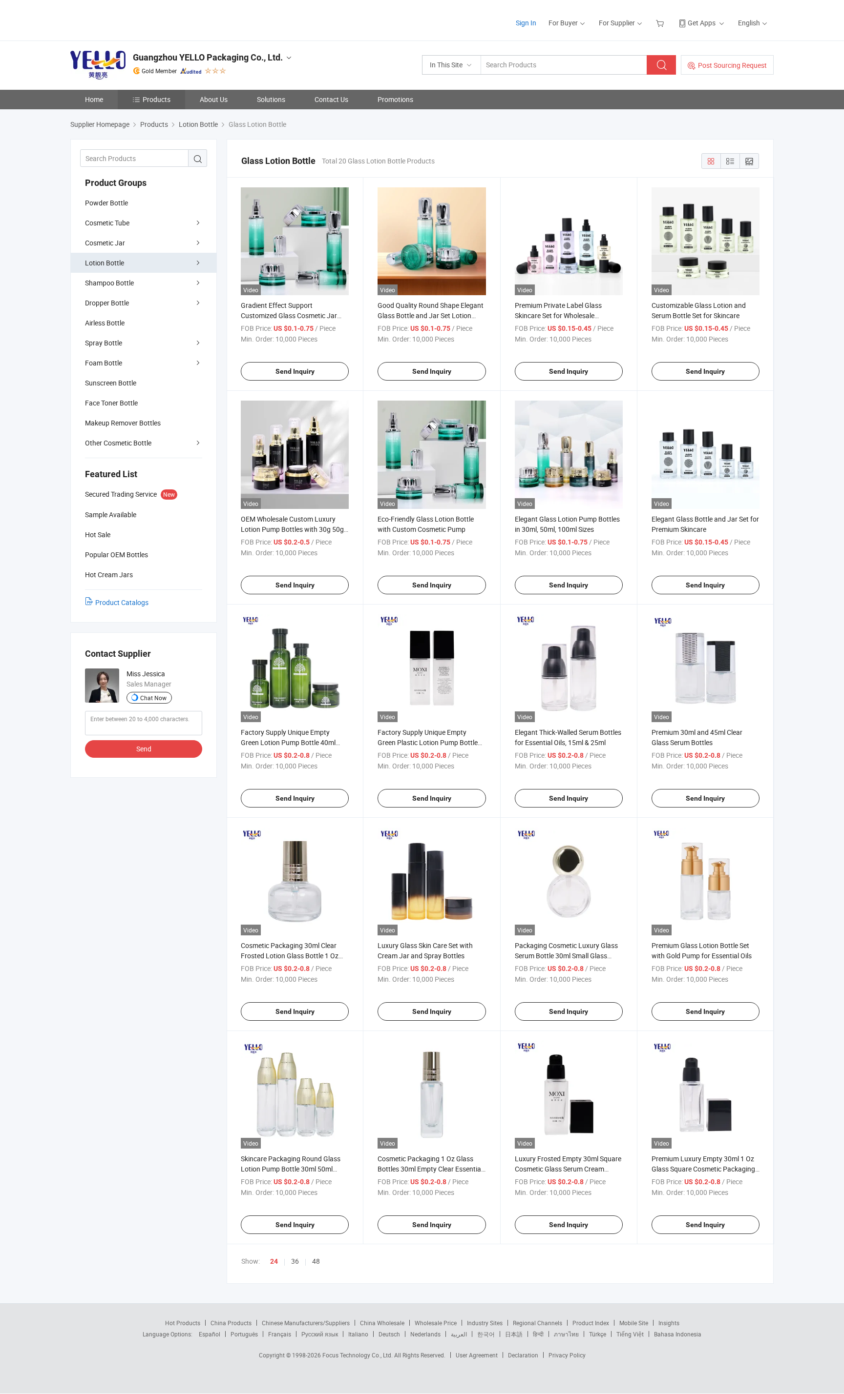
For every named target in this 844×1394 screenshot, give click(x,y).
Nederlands (425, 1334)
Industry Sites (485, 1323)
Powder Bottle (106, 202)
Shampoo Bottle (109, 282)
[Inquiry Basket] (661, 22)
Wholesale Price (436, 1323)
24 (274, 1261)
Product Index (590, 1323)
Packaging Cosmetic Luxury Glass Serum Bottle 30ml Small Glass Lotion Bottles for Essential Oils (566, 955)
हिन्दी (538, 1334)
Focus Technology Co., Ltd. (358, 1355)
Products (156, 99)
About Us (214, 99)
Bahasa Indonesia (677, 1334)
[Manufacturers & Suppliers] (133, 19)
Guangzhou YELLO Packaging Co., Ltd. (208, 57)
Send (143, 748)
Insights (668, 1323)
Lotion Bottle (104, 262)
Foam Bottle (103, 362)
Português (244, 1334)
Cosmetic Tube (107, 222)
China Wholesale (382, 1323)
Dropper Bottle (107, 302)
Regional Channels (537, 1323)
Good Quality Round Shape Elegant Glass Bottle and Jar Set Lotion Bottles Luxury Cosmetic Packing (431, 315)
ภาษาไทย (566, 1334)
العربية (459, 1334)
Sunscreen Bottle (110, 382)
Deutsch (389, 1334)
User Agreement (477, 1355)
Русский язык (319, 1334)
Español (209, 1334)
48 (316, 1261)
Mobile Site (633, 1323)
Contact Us (331, 99)
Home (94, 99)
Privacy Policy (567, 1355)
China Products (231, 1323)
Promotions (395, 99)
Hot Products (182, 1323)
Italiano (358, 1334)
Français (279, 1334)
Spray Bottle (103, 342)
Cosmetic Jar (105, 242)
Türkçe (597, 1334)
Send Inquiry (295, 371)
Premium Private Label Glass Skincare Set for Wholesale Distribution (558, 315)
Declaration (523, 1355)
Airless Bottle (105, 322)
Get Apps (701, 22)
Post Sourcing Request (732, 65)
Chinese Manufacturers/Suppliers (306, 1323)
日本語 (514, 1334)
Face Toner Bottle (111, 402)
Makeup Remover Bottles (123, 422)
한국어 (486, 1334)
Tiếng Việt (630, 1334)
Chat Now (153, 698)
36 (295, 1261)
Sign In (526, 22)
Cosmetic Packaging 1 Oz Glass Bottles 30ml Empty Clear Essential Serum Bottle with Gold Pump (430, 1169)
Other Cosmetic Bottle (118, 442)
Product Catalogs (121, 602)
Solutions (271, 99)
